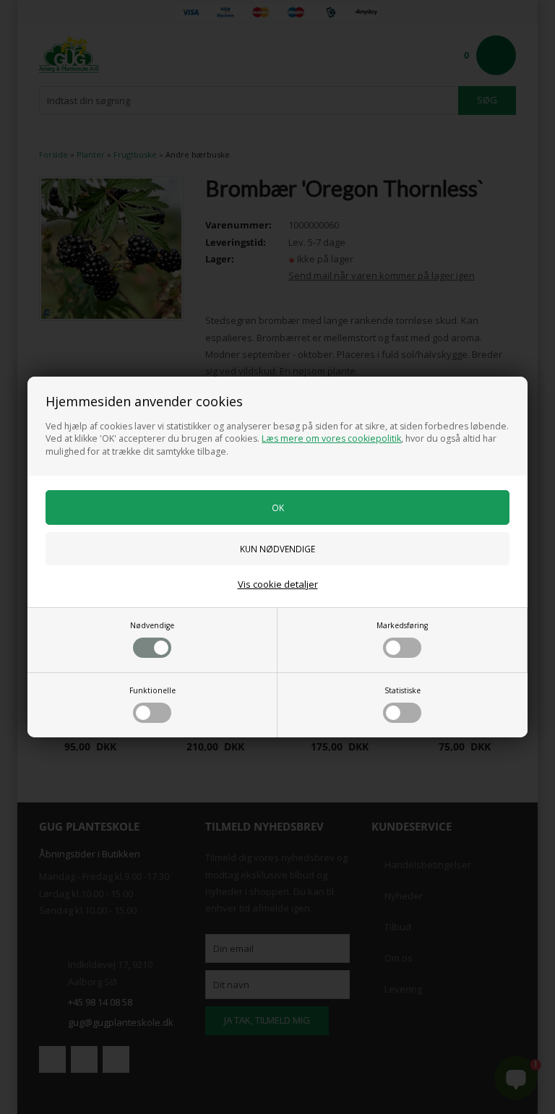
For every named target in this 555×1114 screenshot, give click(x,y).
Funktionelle (152, 690)
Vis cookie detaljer (278, 584)
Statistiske (402, 690)
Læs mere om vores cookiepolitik (331, 438)
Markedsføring (402, 625)
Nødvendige (152, 625)
